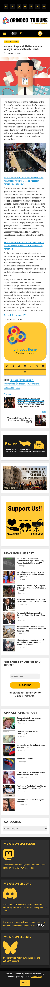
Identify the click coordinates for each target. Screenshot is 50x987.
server (17, 904)
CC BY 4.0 (32, 926)
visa (18, 388)
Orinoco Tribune (30, 922)
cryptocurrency (26, 380)
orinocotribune (25, 349)
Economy (8, 41)
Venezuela (9, 388)
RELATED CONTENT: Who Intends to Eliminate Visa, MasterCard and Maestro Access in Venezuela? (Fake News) (23, 181)
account (24, 868)
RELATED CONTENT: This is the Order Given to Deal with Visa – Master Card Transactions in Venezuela (24, 245)
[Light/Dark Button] (14, 33)
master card (9, 384)
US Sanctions (33, 384)
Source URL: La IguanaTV (15, 315)
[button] (4, 35)
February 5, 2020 (13, 53)
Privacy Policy (36, 977)
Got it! (25, 983)
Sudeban (21, 384)
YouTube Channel (37, 33)
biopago (14, 380)
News (16, 41)
